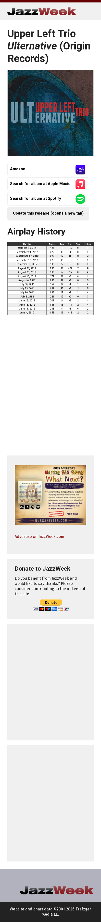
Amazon (17, 169)
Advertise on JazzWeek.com (39, 536)
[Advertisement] (50, 682)
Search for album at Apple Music (40, 183)
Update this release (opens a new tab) (48, 213)
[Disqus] (50, 387)
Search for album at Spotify (35, 198)
